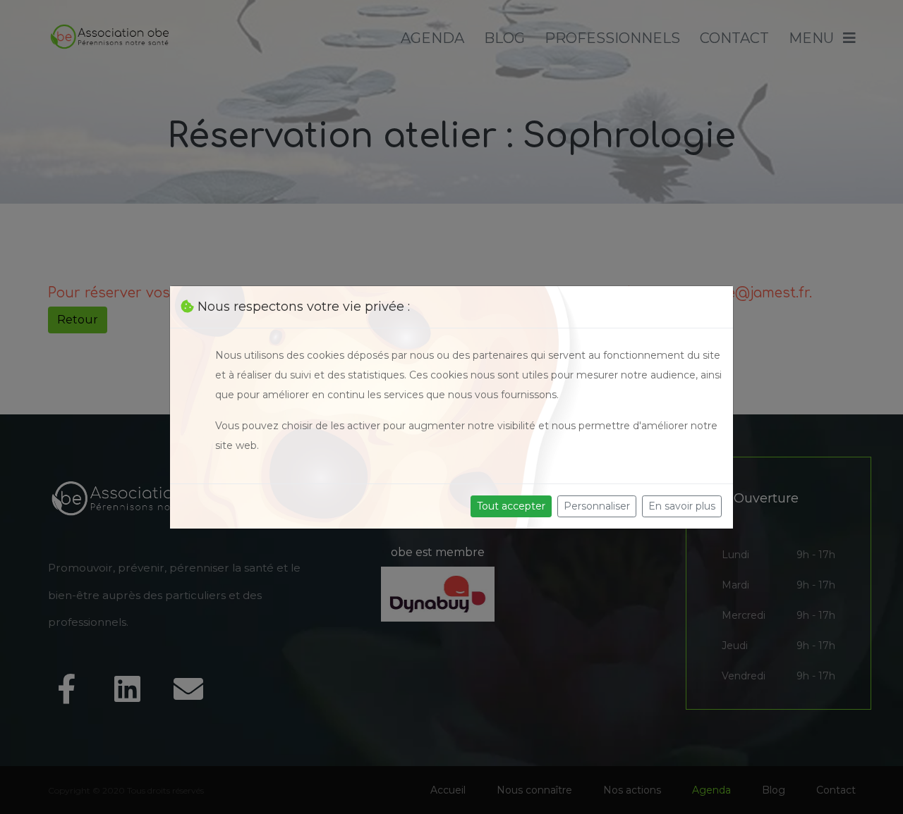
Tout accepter (511, 506)
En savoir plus (681, 506)
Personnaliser (597, 506)
